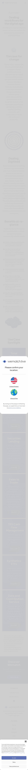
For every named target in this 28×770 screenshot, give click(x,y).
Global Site (14, 398)
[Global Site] (14, 392)
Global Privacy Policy (8, 752)
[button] (25, 741)
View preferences (14, 766)
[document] (14, 385)
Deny (14, 762)
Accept (14, 758)
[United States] (14, 380)
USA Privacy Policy (21, 752)
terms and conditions (15, 408)
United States (14, 386)
